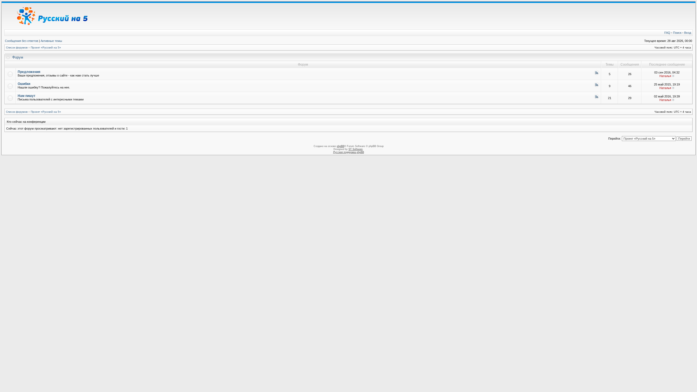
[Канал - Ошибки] (596, 86)
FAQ (667, 32)
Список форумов (16, 47)
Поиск (677, 32)
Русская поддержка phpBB (348, 152)
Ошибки (24, 84)
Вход (687, 32)
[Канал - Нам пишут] (596, 98)
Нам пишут (26, 96)
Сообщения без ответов (21, 40)
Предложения (29, 72)
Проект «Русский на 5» (46, 47)
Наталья (665, 76)
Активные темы (51, 40)
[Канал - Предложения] (596, 74)
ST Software (355, 149)
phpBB (340, 146)
